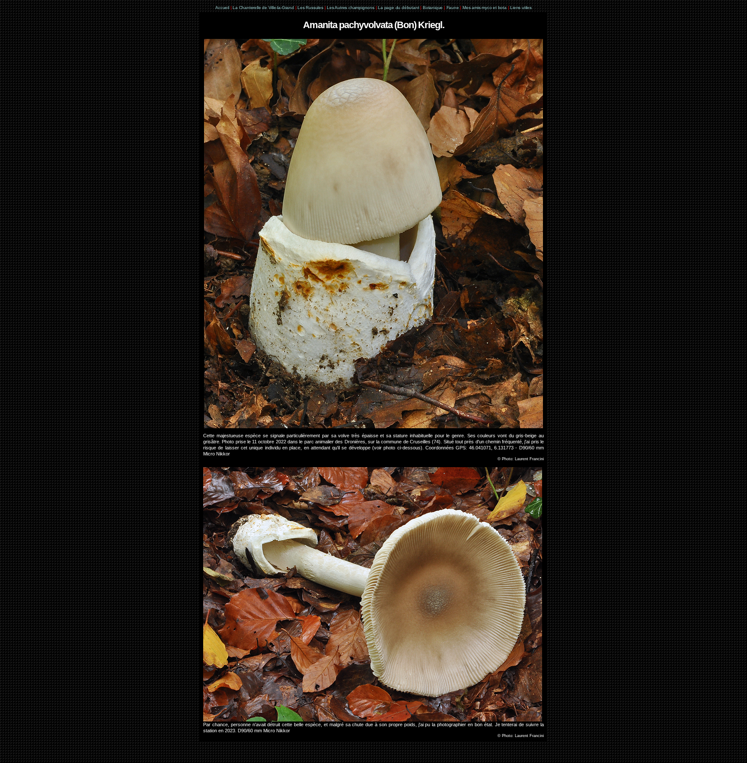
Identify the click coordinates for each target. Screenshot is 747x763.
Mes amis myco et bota (485, 7)
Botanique (433, 7)
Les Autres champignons (350, 7)
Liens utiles (521, 7)
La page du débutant (398, 7)
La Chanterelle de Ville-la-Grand (264, 7)
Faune (453, 7)
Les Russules (310, 7)
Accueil (222, 7)
